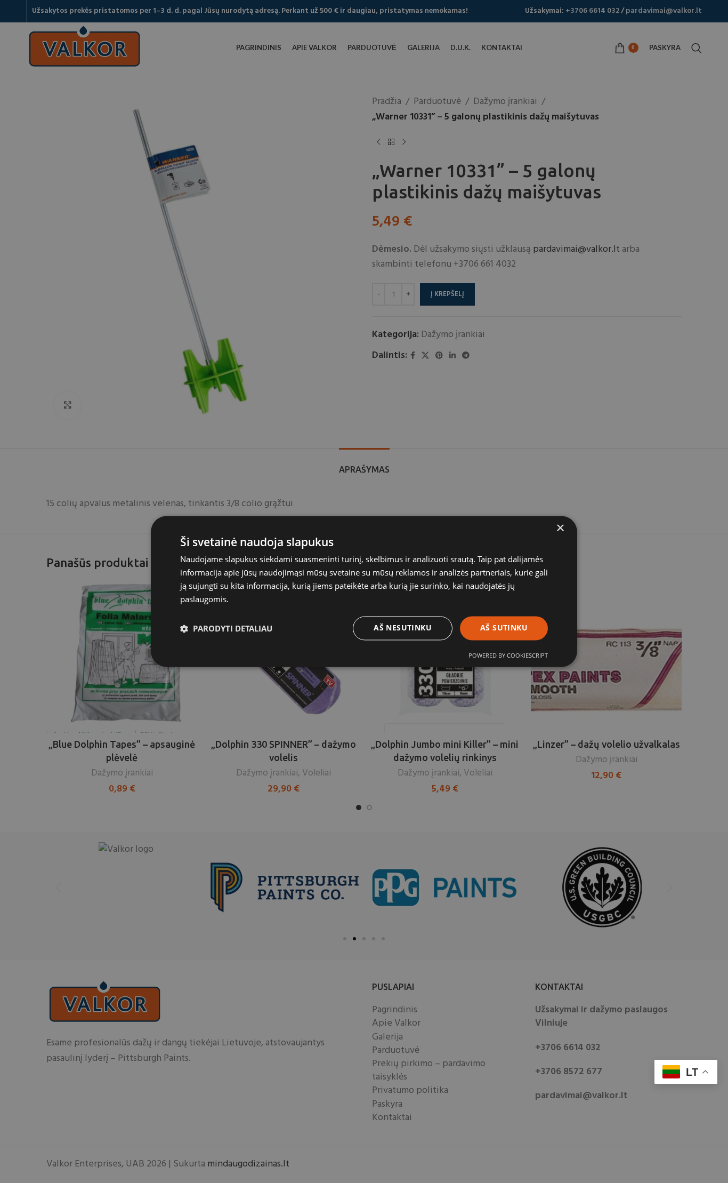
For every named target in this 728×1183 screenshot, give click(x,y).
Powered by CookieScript (508, 656)
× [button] (560, 528)
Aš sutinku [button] (504, 628)
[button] (226, 628)
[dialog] (364, 591)
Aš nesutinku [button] (403, 628)
